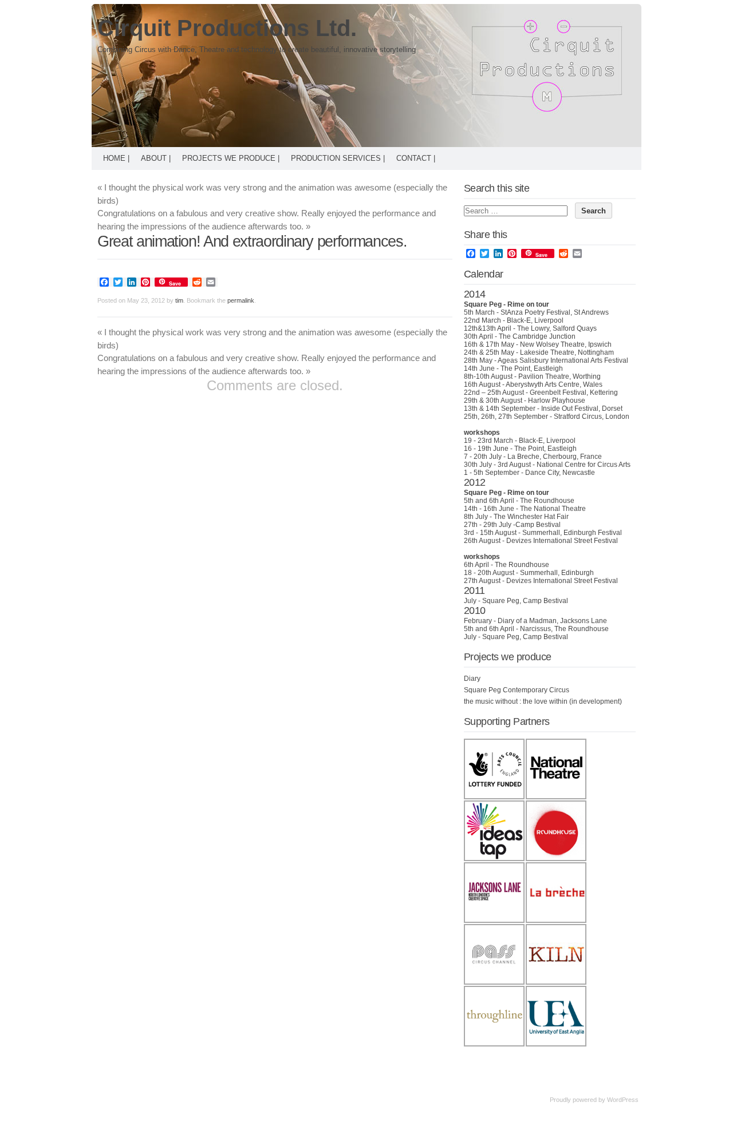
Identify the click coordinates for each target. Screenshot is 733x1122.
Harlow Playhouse (556, 401)
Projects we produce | (230, 158)
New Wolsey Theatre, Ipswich (566, 344)
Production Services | (338, 158)
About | (156, 158)
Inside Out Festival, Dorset (581, 409)
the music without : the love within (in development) (543, 701)
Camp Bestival (538, 525)
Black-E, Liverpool (535, 320)
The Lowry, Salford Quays (557, 328)
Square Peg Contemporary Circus (516, 690)
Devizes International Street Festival (562, 541)
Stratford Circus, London (591, 417)
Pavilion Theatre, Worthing (559, 376)
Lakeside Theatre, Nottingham (567, 352)
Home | (116, 158)
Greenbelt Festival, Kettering (574, 392)
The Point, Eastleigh (532, 368)
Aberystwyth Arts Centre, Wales (554, 384)
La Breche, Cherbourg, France (554, 457)
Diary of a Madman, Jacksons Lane (552, 621)
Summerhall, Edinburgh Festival (572, 533)
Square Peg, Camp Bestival (525, 601)
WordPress (623, 1099)
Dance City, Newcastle (560, 473)
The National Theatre (553, 509)
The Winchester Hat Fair (531, 517)
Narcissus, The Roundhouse (564, 629)
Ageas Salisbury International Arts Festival (563, 360)
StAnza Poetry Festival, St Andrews (555, 312)
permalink (240, 300)
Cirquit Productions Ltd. (227, 28)
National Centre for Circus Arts (583, 465)
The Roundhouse (547, 501)
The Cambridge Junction (537, 336)
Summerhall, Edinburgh (557, 573)
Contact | (415, 158)
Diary (472, 679)
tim (179, 300)
